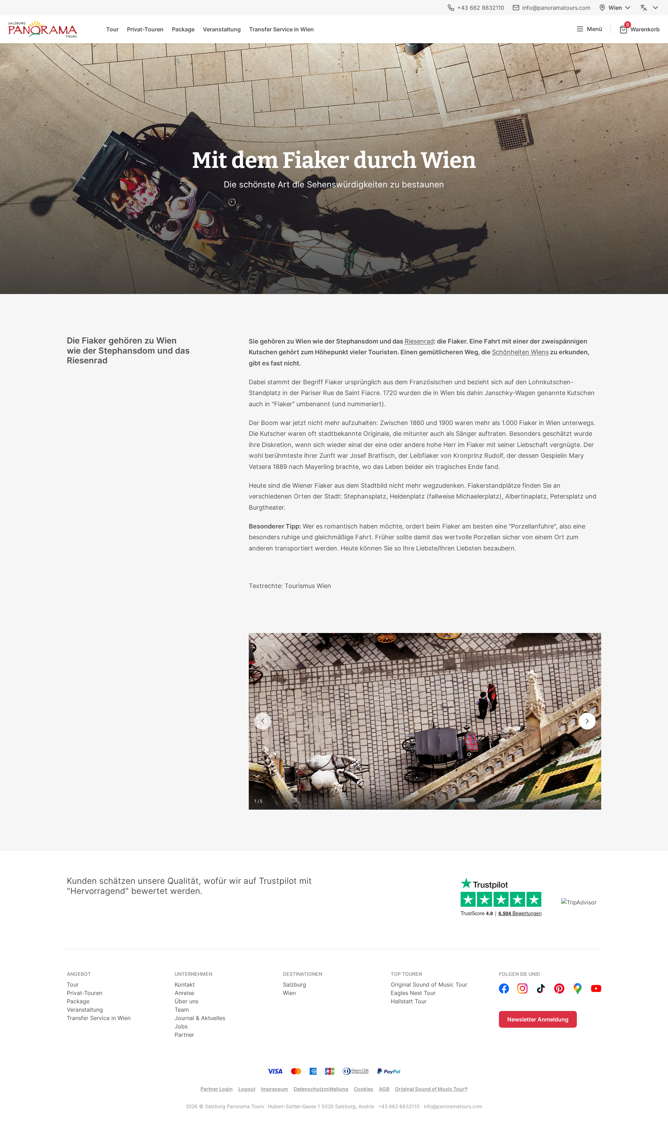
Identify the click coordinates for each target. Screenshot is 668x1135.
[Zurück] (262, 721)
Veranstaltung (222, 29)
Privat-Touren (145, 29)
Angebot (79, 974)
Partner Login (216, 1089)
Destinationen (302, 974)
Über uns (186, 1001)
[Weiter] (587, 721)
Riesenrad (419, 341)
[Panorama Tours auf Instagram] (522, 988)
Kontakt (185, 984)
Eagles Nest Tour (413, 992)
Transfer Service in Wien (281, 29)
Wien (615, 7)
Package (183, 29)
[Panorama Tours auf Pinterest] (559, 988)
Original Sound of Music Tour (429, 984)
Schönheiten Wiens (520, 352)
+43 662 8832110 (480, 7)
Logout (246, 1089)
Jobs (181, 1026)
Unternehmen (193, 974)
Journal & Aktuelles (200, 1017)
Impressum (274, 1089)
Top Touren (406, 974)
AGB (384, 1089)
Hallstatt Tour (409, 1001)
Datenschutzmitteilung (321, 1089)
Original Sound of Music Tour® (431, 1089)
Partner (184, 1034)
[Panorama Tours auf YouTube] (596, 988)
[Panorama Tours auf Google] (578, 988)
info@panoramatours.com (556, 7)
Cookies (363, 1089)
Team (182, 1009)
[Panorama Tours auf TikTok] (541, 988)
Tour (112, 29)
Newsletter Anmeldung (537, 1019)
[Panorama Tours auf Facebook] (504, 988)
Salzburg (294, 984)
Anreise (184, 992)
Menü (594, 28)
